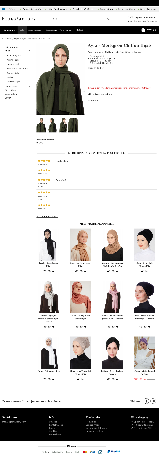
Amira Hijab (13, 60)
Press (52, 428)
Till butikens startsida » (100, 94)
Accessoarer (34, 30)
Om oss (53, 421)
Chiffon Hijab (13, 81)
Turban (10, 77)
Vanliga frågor (93, 425)
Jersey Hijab (13, 64)
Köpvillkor (91, 421)
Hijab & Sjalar (14, 55)
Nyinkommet (9, 30)
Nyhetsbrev (55, 434)
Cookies (53, 431)
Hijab (21, 30)
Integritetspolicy (94, 431)
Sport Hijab (13, 73)
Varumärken (65, 30)
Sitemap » (93, 100)
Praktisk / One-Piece (17, 68)
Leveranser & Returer (97, 428)
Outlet (79, 30)
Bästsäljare (51, 30)
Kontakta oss (56, 425)
